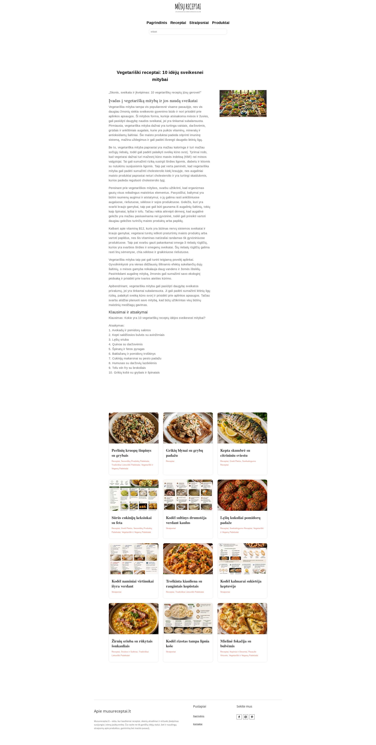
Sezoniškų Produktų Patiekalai (135, 461)
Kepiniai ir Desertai (238, 652)
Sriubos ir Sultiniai (129, 652)
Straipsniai (199, 23)
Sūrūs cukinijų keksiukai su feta (132, 520)
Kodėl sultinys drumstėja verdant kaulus (186, 520)
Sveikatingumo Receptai (241, 528)
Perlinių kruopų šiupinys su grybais (131, 452)
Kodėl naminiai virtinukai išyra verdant (133, 583)
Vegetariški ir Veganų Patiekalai (136, 532)
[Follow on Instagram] (245, 716)
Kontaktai (197, 724)
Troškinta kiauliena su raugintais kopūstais (184, 583)
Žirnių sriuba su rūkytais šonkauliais (132, 643)
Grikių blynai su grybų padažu (184, 452)
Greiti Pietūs (235, 461)
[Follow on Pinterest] (252, 716)
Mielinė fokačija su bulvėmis (235, 643)
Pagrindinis (157, 23)
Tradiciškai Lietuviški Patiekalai (126, 465)
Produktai (221, 23)
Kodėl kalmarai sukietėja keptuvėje (240, 583)
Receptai (178, 23)
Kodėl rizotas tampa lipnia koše (187, 643)
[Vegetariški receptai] (243, 116)
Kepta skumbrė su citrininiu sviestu (235, 452)
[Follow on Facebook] (239, 716)
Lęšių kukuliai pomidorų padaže (240, 520)
